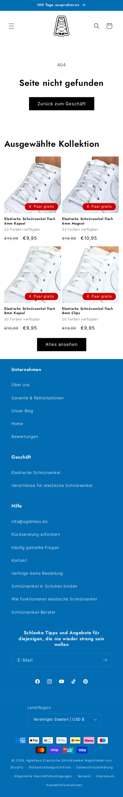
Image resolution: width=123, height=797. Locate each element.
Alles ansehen (61, 344)
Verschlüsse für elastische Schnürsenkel (51, 485)
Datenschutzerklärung (94, 767)
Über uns (20, 384)
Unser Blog (22, 410)
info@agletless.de (29, 521)
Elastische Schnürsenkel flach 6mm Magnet (87, 221)
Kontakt (19, 560)
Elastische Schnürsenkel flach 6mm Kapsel (29, 221)
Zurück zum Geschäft (61, 103)
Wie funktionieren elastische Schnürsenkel (54, 598)
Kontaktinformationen (64, 785)
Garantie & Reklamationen (37, 397)
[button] (11, 26)
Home (17, 423)
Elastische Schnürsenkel (35, 472)
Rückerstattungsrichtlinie (50, 767)
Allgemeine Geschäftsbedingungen (43, 776)
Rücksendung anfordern (35, 534)
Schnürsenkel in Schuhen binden (44, 586)
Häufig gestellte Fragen (35, 547)
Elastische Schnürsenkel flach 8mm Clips (87, 311)
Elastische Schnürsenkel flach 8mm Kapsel (29, 311)
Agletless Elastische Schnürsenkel (55, 760)
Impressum (105, 776)
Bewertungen (24, 436)
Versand (84, 776)
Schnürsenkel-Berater (33, 612)
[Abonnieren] (105, 660)
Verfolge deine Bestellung (37, 573)
